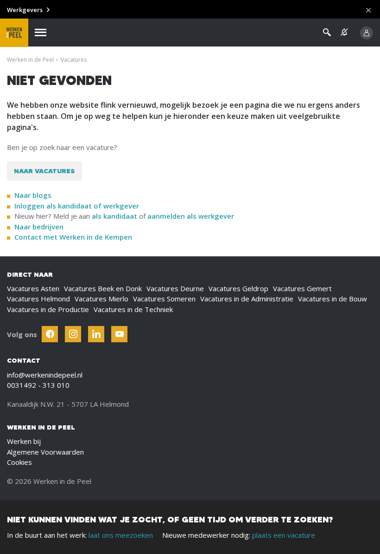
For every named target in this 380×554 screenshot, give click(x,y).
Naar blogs (32, 195)
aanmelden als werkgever (190, 216)
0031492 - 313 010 (38, 385)
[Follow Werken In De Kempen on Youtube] (119, 334)
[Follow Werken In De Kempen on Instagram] (73, 334)
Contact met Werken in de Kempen (73, 236)
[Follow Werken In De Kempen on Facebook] (50, 334)
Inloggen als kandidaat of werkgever (76, 205)
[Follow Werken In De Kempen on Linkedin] (96, 334)
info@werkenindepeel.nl (44, 374)
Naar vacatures (44, 171)
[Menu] (40, 33)
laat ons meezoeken (121, 535)
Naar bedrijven (39, 226)
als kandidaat (114, 216)
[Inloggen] (366, 32)
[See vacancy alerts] (344, 32)
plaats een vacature (283, 535)
